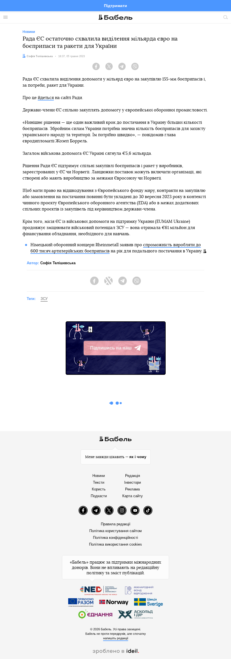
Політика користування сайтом (115, 531)
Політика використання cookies (115, 544)
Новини (98, 476)
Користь (99, 489)
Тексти (98, 482)
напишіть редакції (115, 638)
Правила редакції (115, 524)
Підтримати (115, 5)
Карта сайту (132, 496)
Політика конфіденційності (115, 537)
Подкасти (99, 496)
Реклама (132, 489)
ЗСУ (44, 299)
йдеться (46, 98)
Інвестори (132, 482)
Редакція (132, 476)
